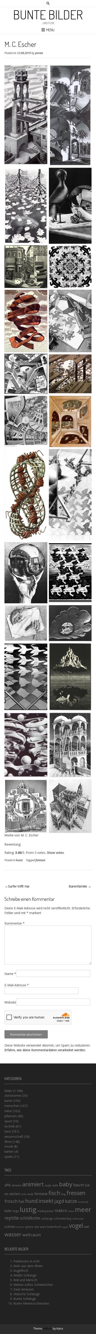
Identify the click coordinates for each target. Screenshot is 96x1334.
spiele (8, 1156)
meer (83, 1209)
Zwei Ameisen (23, 1289)
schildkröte (30, 1218)
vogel (76, 1226)
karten (9, 1151)
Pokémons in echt (26, 1261)
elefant (14, 1193)
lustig (28, 1209)
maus (71, 1211)
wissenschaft (13, 1136)
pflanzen (10, 1116)
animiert (33, 1184)
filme (8, 1142)
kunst (19, 860)
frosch (11, 1201)
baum (78, 1184)
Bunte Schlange (24, 1299)
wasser (12, 1234)
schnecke (78, 1218)
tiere (7, 1131)
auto (55, 1185)
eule (30, 1194)
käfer (8, 1210)
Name (10, 974)
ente (24, 1194)
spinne (29, 1227)
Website (10, 1002)
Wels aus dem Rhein (28, 1266)
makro (60, 1210)
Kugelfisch (20, 1270)
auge (48, 1185)
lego (16, 1211)
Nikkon (47, 1328)
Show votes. (56, 852)
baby (65, 1184)
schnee (9, 1226)
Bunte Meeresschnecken (31, 1303)
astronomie (12, 1095)
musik (8, 1146)
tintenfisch (54, 1227)
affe (7, 1185)
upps (65, 1227)
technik (9, 1126)
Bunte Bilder (48, 14)
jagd (59, 1201)
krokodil (83, 1202)
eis (6, 1194)
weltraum (31, 1234)
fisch (54, 1193)
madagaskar (45, 1211)
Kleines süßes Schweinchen (33, 1284)
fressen (76, 1193)
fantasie (40, 860)
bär (87, 1185)
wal (86, 1226)
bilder (8, 1091)
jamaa (39, 53)
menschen (11, 1106)
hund (31, 1200)
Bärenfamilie (78, 886)
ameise (16, 1185)
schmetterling (62, 1218)
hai (21, 1201)
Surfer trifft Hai (18, 886)
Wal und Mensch (25, 1280)
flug (63, 1194)
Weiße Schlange (24, 1275)
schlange (47, 1218)
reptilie (11, 1218)
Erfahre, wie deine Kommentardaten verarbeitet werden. (45, 1050)
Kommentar (14, 923)
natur (8, 1111)
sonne (20, 1227)
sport (8, 1121)
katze (71, 1201)
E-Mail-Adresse (16, 985)
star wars (40, 1227)
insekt (46, 1200)
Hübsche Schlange (26, 1294)
